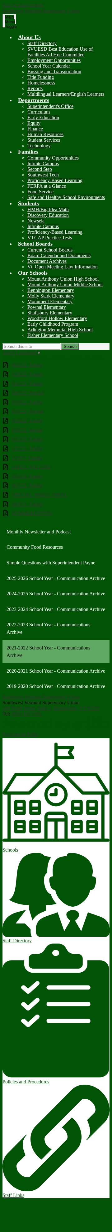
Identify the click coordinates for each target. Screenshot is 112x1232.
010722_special (27, 430)
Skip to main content (22, 5)
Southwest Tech (43, 174)
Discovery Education (48, 215)
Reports (35, 88)
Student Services (43, 140)
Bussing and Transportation (54, 71)
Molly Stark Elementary (50, 295)
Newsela (35, 220)
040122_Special (28, 392)
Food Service (40, 191)
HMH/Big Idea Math (48, 209)
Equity (33, 123)
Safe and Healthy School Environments (66, 197)
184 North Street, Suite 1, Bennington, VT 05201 (51, 708)
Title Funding (40, 77)
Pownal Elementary (46, 307)
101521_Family (27, 476)
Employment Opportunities (54, 60)
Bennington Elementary (50, 290)
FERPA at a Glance (46, 186)
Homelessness (41, 82)
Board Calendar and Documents (59, 255)
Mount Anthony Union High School (63, 279)
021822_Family (27, 420)
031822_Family (27, 402)
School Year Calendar (48, 66)
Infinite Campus (43, 163)
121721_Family (27, 448)
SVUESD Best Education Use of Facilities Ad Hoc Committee (60, 51)
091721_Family (27, 485)
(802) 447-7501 (26, 713)
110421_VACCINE (31, 467)
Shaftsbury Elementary (49, 312)
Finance (35, 128)
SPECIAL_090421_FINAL (39, 494)
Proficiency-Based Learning (54, 180)
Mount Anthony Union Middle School (65, 284)
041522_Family (27, 383)
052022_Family (27, 374)
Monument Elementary (49, 301)
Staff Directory (42, 43)
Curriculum (38, 112)
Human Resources (45, 134)
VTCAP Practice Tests (49, 237)
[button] (29, 37)
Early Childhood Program (52, 324)
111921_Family (27, 458)
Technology (39, 145)
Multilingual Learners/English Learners (65, 94)
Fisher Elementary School (52, 335)
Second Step (39, 169)
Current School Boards (49, 249)
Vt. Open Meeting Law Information (62, 266)
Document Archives (47, 261)
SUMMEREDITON (32, 513)
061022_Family (27, 365)
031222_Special (28, 411)
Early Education (43, 117)
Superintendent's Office (50, 106)
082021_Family (27, 504)
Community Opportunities (53, 157)
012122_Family (27, 439)
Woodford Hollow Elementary (57, 318)
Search (70, 346)
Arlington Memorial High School (60, 329)
